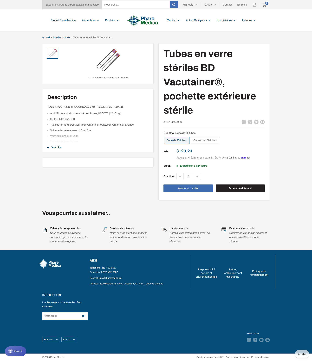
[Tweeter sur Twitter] (256, 121)
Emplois (242, 4)
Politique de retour (260, 357)
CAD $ (66, 339)
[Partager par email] (262, 121)
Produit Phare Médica (63, 20)
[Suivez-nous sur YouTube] (261, 340)
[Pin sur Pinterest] (250, 121)
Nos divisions (224, 20)
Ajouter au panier (188, 188)
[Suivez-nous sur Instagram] (255, 340)
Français (48, 339)
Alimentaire (88, 20)
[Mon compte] (254, 4)
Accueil (46, 37)
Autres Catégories (196, 20)
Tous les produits (61, 37)
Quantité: (169, 176)
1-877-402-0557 (109, 272)
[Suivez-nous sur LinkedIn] (267, 340)
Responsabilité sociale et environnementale (206, 273)
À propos (247, 20)
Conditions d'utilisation (237, 357)
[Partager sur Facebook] (244, 121)
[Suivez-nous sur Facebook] (249, 340)
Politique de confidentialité (210, 357)
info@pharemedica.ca (110, 278)
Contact (227, 4)
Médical (171, 20)
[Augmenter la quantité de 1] (197, 176)
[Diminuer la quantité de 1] (180, 176)
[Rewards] (15, 351)
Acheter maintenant (240, 188)
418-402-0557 (109, 268)
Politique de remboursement (259, 273)
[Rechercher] (174, 4)
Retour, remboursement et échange (232, 273)
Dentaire (110, 20)
